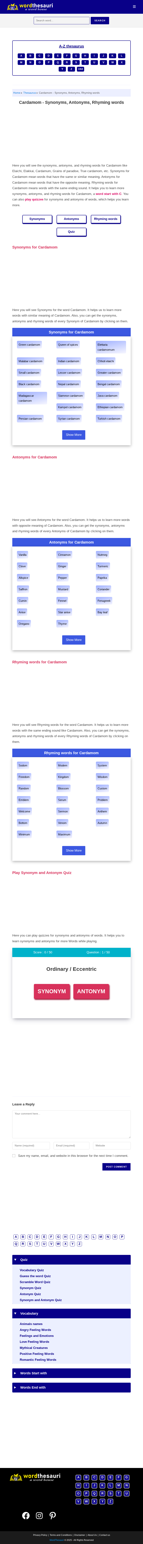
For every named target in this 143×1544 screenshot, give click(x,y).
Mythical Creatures (34, 1348)
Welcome (24, 811)
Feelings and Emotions (37, 1336)
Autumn (102, 822)
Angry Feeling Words (35, 1330)
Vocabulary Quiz (32, 1270)
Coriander (103, 589)
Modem (62, 765)
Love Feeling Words (34, 1342)
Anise (22, 612)
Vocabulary (28, 1313)
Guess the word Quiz (35, 1276)
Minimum (24, 834)
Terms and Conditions (61, 1535)
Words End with (32, 1387)
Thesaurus (29, 92)
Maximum (64, 834)
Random (24, 788)
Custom (102, 788)
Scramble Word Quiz (35, 1282)
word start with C (108, 194)
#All (80, 69)
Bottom (23, 822)
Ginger (62, 566)
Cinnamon (64, 554)
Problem (103, 799)
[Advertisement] (71, 135)
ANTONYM (91, 991)
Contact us (104, 1535)
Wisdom (103, 776)
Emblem (24, 799)
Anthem (102, 811)
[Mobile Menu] (134, 7)
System (102, 765)
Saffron (23, 589)
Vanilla (22, 554)
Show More (74, 435)
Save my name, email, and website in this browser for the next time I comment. (73, 1156)
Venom (62, 822)
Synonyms (37, 219)
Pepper (62, 577)
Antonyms (71, 219)
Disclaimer (79, 1535)
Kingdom (63, 776)
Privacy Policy (40, 1535)
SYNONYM (52, 991)
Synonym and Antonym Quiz (41, 1300)
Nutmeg (102, 554)
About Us (92, 1535)
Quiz (71, 231)
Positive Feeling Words (37, 1354)
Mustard (63, 589)
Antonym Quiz (30, 1294)
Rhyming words (105, 219)
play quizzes (34, 199)
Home (16, 92)
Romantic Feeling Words (38, 1360)
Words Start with (32, 1373)
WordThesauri (57, 1540)
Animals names (31, 1324)
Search (99, 20)
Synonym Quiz (30, 1288)
